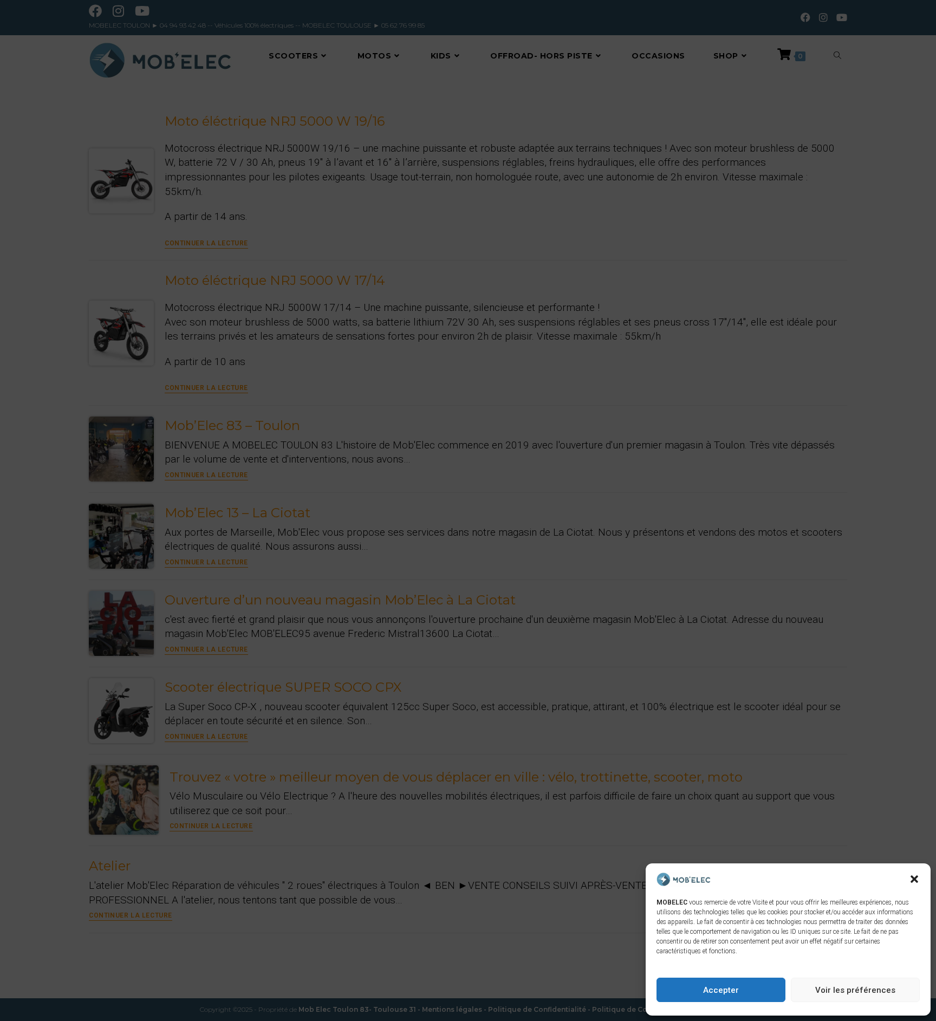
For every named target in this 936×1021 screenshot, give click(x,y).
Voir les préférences (855, 990)
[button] (914, 879)
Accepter (721, 990)
